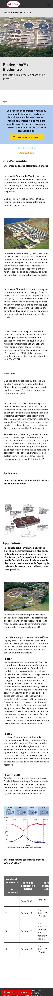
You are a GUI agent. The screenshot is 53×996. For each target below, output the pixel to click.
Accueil (7, 12)
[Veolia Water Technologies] (13, 4)
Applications (26, 152)
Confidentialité (36, 990)
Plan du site (34, 993)
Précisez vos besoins (17, 992)
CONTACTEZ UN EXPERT (28, 137)
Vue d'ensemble (26, 148)
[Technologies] (5, 101)
